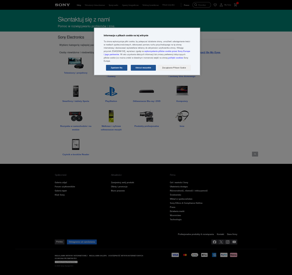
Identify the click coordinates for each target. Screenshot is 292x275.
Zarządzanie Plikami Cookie (174, 67)
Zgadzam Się (116, 67)
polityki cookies (175, 57)
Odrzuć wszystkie (143, 67)
